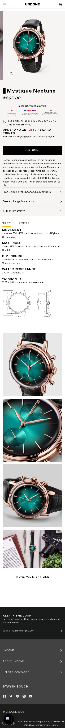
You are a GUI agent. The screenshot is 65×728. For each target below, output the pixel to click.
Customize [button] (32, 150)
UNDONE (11, 712)
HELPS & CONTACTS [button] (16, 672)
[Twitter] (10, 696)
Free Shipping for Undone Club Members (27, 192)
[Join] (57, 630)
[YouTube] (30, 696)
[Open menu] (8, 4)
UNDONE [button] (8, 650)
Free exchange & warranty (18, 201)
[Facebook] (4, 696)
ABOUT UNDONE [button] (13, 661)
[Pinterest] (17, 696)
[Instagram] (24, 696)
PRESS (24, 223)
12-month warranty (14, 211)
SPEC (6, 223)
